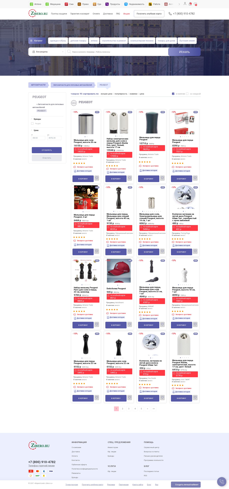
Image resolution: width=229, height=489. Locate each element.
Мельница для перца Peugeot (149, 138)
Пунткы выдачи (59, 13)
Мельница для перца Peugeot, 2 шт (84, 216)
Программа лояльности (153, 460)
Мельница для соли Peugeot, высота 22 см (118, 362)
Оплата (96, 13)
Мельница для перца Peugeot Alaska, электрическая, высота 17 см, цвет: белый (183, 363)
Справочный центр (151, 447)
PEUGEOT (42, 111)
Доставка (108, 13)
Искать (184, 52)
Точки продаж (71, 485)
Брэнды (37, 119)
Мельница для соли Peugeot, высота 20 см (85, 141)
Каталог (38, 40)
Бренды (111, 456)
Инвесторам (113, 447)
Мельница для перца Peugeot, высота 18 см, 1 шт (183, 289)
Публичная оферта (79, 465)
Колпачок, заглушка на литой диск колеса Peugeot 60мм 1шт (150, 363)
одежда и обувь (58, 40)
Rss (156, 485)
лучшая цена (106, 94)
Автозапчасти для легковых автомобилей (72, 85)
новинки (133, 94)
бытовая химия (187, 40)
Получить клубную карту (149, 13)
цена (142, 94)
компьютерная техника (141, 40)
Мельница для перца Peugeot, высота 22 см (85, 362)
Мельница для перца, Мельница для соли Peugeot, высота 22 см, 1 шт (150, 290)
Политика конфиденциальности (85, 469)
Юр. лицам (112, 452)
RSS (145, 476)
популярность (121, 94)
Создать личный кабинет (187, 485)
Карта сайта (138, 485)
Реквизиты (76, 473)
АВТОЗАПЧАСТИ (38, 85)
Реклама (111, 485)
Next (179, 4)
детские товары (78, 40)
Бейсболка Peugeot (116, 288)
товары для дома (166, 40)
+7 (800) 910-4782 (184, 13)
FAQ (118, 13)
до (48, 135)
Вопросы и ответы (151, 452)
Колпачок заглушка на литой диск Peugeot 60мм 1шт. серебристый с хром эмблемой (184, 217)
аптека (94, 40)
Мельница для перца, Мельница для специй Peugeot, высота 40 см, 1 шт (118, 217)
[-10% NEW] (119, 258)
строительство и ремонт (114, 40)
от (32, 135)
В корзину (83, 179)
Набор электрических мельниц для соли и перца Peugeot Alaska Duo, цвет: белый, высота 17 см (117, 143)
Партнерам (124, 485)
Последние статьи (151, 471)
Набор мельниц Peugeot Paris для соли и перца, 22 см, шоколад (86, 289)
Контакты (76, 460)
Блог (149, 485)
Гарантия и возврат (79, 13)
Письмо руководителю (153, 456)
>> (154, 409)
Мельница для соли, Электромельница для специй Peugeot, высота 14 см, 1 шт (151, 217)
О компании (76, 447)
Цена (36, 130)
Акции (126, 13)
